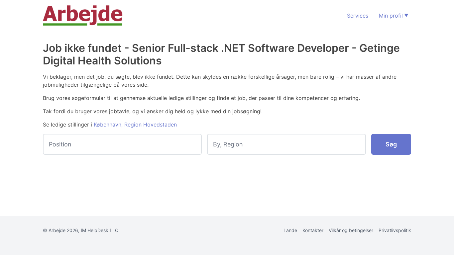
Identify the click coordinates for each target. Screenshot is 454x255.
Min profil (391, 15)
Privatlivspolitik (395, 230)
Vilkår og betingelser (351, 230)
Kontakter (312, 230)
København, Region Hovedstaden (135, 124)
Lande (290, 230)
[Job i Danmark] (83, 15)
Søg (391, 144)
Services (357, 15)
